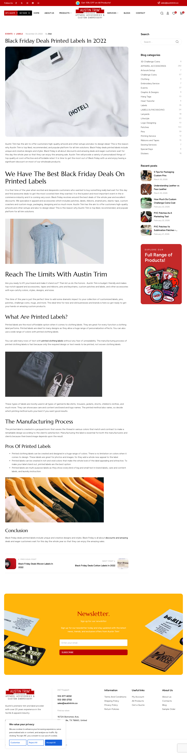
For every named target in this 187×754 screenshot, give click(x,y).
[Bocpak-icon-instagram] (27, 3)
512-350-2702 (64, 699)
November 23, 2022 (34, 34)
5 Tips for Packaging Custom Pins (164, 174)
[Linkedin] (33, 3)
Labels (19, 34)
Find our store (63, 710)
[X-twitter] (22, 3)
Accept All (50, 742)
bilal (50, 34)
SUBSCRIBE (67, 652)
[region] (35, 734)
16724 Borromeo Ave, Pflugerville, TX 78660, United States (72, 720)
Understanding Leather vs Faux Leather (166, 187)
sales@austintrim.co (67, 703)
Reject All (33, 742)
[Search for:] (161, 41)
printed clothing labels (52, 340)
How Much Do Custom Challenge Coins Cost (165, 201)
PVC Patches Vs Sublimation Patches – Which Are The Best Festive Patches (167, 228)
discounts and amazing (116, 537)
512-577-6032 (64, 696)
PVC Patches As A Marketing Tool (163, 215)
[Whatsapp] (38, 3)
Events (9, 34)
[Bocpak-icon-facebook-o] (16, 3)
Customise (15, 742)
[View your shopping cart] (181, 13)
